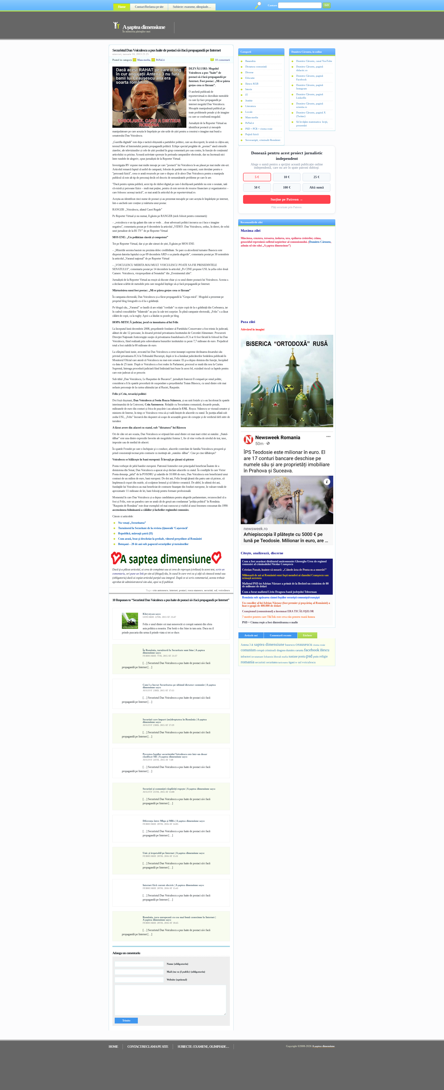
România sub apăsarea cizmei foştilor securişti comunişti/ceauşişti (281, 597)
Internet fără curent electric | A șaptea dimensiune (170, 885)
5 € (257, 177)
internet (174, 590)
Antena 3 (246, 644)
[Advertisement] (248, 25)
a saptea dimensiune (267, 644)
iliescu (324, 650)
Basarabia (250, 61)
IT (246, 94)
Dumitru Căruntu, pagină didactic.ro (309, 68)
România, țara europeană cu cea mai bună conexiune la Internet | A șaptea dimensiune (179, 918)
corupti (260, 650)
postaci (182, 590)
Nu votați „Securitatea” (132, 522)
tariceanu (283, 662)
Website (177, 979)
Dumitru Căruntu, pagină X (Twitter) (311, 114)
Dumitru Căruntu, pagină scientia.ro (309, 105)
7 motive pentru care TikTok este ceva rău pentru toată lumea (278, 616)
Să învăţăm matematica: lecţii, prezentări (312, 123)
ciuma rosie (319, 644)
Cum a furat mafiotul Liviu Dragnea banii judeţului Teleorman (279, 592)
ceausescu (304, 644)
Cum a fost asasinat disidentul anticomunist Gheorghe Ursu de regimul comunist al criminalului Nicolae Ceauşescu (284, 563)
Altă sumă (316, 187)
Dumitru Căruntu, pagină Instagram (309, 87)
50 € (257, 187)
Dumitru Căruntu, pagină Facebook (309, 77)
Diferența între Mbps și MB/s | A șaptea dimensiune (171, 820)
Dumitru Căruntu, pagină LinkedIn (309, 96)
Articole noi (251, 635)
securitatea (272, 662)
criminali (270, 650)
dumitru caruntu (294, 650)
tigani (292, 662)
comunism (248, 650)
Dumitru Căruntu (320, 242)
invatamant (257, 656)
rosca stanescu (195, 590)
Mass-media (143, 59)
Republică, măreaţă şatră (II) (135, 533)
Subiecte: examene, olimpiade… (192, 7)
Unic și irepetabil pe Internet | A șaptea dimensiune (170, 853)
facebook (311, 650)
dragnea (281, 650)
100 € (286, 187)
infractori (246, 656)
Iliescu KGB (251, 83)
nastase (293, 656)
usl (215, 590)
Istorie (248, 89)
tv (296, 662)
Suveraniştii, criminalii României (262, 140)
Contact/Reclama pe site (149, 7)
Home (121, 7)
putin (316, 656)
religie (323, 656)
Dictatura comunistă (256, 66)
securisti (208, 590)
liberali (277, 656)
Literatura (250, 106)
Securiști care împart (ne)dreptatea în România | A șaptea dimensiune (175, 720)
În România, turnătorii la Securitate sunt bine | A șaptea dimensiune (174, 651)
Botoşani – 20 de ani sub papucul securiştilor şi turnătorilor (153, 544)
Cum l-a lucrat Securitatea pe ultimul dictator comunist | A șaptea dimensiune (179, 686)
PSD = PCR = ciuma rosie (258, 128)
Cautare (272, 5)
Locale (249, 111)
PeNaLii (160, 59)
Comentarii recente (280, 635)
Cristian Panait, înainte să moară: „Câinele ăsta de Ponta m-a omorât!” (284, 569)
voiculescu (224, 590)
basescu (290, 644)
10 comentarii (222, 59)
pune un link (137, 573)
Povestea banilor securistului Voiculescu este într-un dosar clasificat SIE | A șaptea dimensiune (175, 755)
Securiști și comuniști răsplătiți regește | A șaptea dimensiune (176, 788)
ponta (301, 656)
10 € (287, 177)
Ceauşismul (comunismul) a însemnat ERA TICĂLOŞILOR (278, 611)
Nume (177, 963)
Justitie (249, 100)
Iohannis (268, 656)
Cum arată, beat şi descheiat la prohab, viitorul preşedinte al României (160, 538)
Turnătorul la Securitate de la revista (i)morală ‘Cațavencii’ (153, 528)
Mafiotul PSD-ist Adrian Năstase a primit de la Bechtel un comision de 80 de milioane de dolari (285, 585)
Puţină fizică (252, 134)
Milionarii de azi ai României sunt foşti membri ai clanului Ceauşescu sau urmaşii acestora (285, 577)
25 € (316, 177)
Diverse (249, 72)
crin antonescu (160, 590)
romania (247, 662)
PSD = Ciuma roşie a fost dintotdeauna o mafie (270, 622)
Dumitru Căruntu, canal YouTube (314, 61)
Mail (186, 971)
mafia (285, 656)
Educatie (250, 77)
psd (309, 656)
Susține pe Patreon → (287, 199)
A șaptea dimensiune (144, 27)
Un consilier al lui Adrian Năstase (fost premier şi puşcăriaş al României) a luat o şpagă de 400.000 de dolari (286, 604)
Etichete (307, 635)
